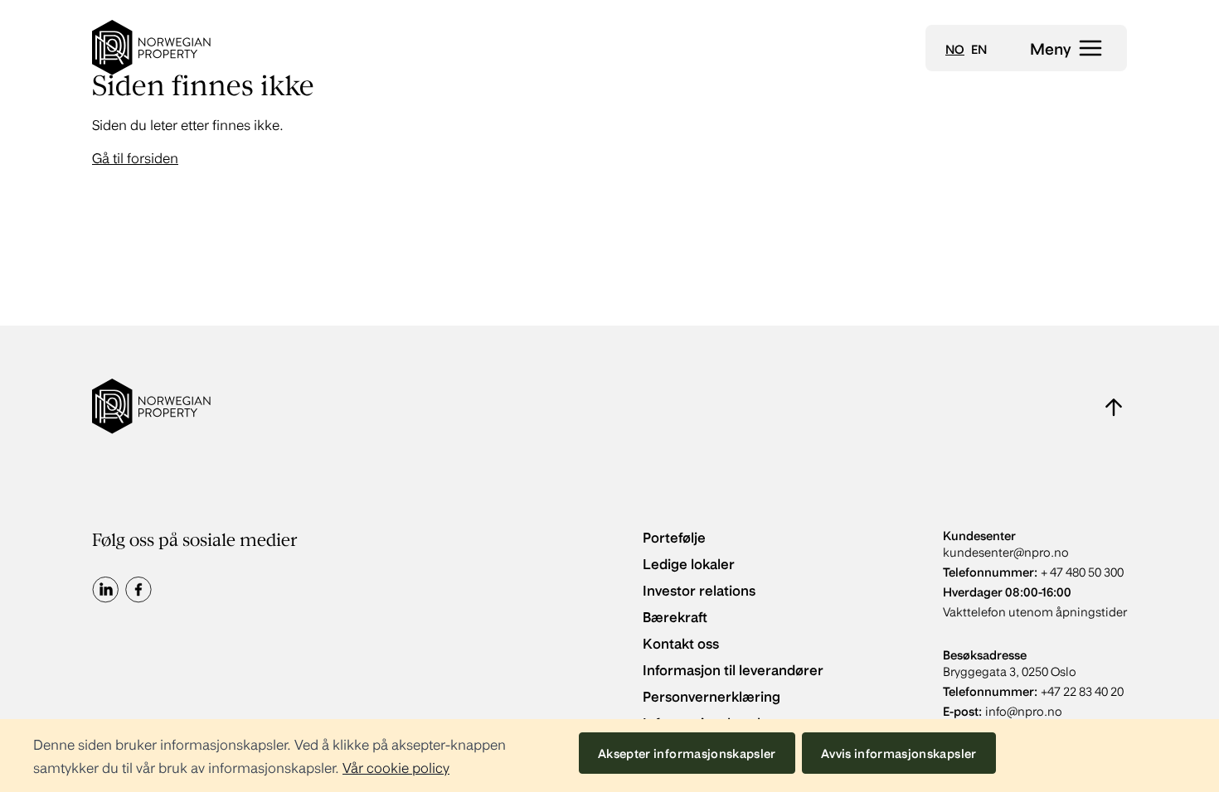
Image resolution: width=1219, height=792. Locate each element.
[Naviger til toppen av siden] (1113, 407)
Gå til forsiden (135, 157)
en (979, 49)
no (954, 49)
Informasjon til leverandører (733, 669)
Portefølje (674, 536)
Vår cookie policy (395, 766)
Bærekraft (675, 615)
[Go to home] (151, 47)
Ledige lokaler (689, 562)
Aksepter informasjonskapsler (687, 753)
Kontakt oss (681, 642)
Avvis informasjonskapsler (899, 753)
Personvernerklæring (711, 695)
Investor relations (699, 589)
